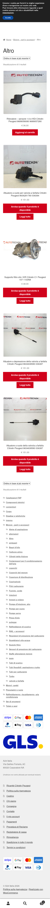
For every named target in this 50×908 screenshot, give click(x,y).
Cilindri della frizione (18, 556)
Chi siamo (11, 801)
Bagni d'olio (14, 547)
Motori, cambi (12, 685)
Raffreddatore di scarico (20, 626)
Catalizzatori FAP (13, 497)
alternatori (13, 534)
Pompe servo (15, 613)
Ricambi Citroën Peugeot (18, 785)
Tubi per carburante (18, 671)
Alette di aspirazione (18, 529)
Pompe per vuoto (17, 608)
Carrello (38, 901)
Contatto (11, 811)
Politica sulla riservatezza (19, 790)
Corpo (9, 511)
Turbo (11, 676)
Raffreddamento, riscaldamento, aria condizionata (22, 695)
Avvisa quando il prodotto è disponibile (25, 208)
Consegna (11, 806)
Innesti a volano (16, 599)
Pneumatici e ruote (14, 690)
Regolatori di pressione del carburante (26, 635)
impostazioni (8, 13)
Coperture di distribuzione (21, 577)
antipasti (13, 543)
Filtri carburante (16, 586)
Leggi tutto (25, 216)
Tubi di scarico (16, 663)
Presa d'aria (14, 617)
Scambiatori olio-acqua (19, 640)
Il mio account (13, 816)
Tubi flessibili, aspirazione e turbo (24, 667)
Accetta (8, 18)
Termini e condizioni (16, 847)
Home (8, 39)
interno (9, 520)
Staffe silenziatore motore (20, 653)
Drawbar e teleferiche (15, 516)
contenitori (11, 507)
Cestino (10, 795)
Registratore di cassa (17, 831)
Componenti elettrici (15, 502)
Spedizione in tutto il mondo (20, 842)
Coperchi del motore (18, 572)
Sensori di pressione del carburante (25, 649)
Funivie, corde (15, 590)
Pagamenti (12, 821)
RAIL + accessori (16, 631)
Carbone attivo (16, 552)
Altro (11, 538)
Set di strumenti (13, 701)
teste (11, 658)
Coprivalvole (15, 581)
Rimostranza (13, 837)
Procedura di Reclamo (17, 826)
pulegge (13, 622)
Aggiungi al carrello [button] (25, 132)
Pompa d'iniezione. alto (19, 604)
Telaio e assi (11, 706)
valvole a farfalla (16, 681)
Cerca (25, 903)
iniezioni (13, 595)
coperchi (13, 568)
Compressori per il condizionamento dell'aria (25, 562)
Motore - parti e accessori (24, 39)
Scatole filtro (15, 645)
